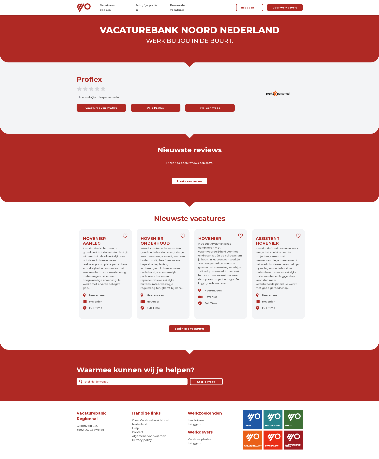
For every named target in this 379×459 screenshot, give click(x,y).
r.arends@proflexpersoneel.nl (100, 97)
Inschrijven (196, 420)
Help (135, 428)
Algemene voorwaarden (149, 436)
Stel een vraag (210, 107)
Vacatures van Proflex (101, 107)
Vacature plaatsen (200, 439)
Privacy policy (142, 440)
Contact (137, 432)
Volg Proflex (155, 107)
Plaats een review (189, 181)
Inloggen (247, 7)
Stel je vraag (206, 381)
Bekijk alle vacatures (189, 328)
